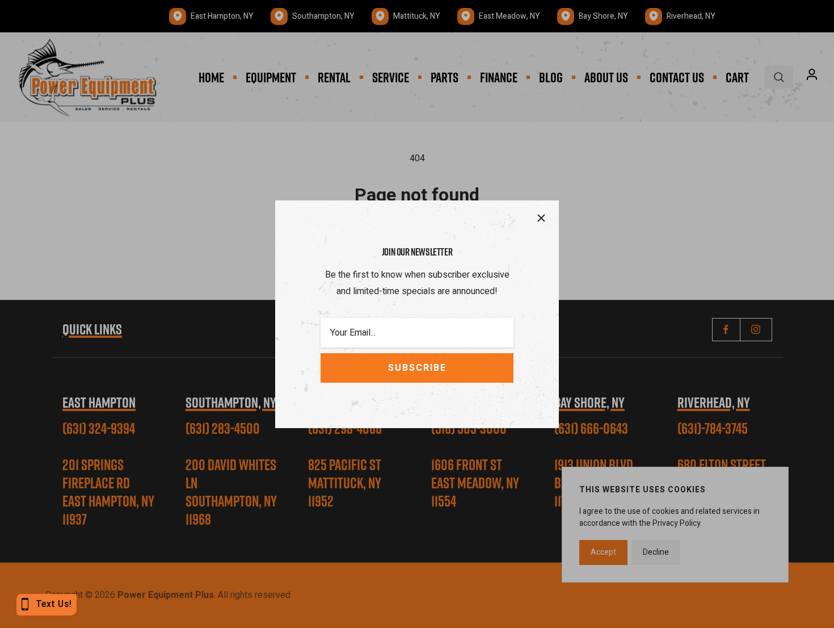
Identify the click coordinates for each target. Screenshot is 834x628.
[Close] (541, 218)
